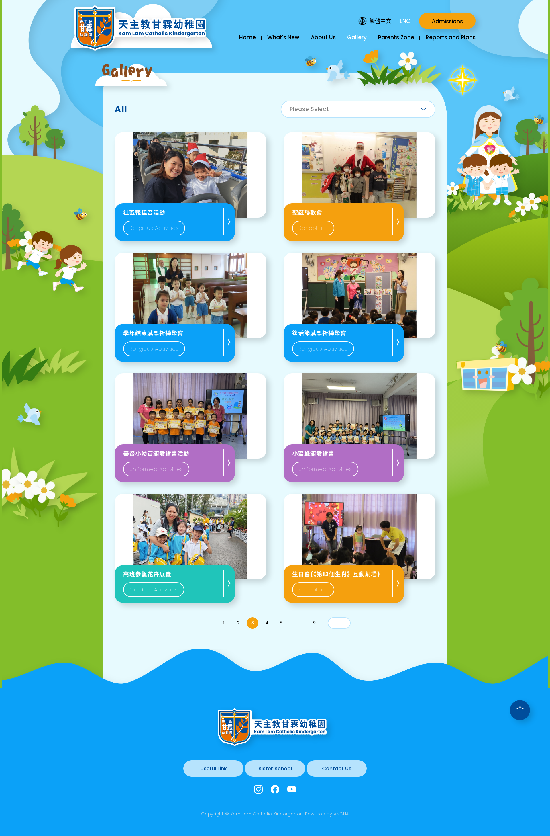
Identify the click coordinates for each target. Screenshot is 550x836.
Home (247, 37)
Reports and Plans (451, 37)
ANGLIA (341, 814)
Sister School (275, 768)
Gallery (357, 37)
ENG (405, 21)
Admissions (447, 21)
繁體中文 (380, 21)
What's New (283, 37)
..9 (313, 623)
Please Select (309, 109)
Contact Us (336, 768)
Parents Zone (396, 37)
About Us (323, 37)
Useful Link (213, 768)
